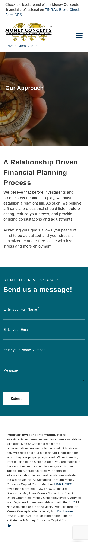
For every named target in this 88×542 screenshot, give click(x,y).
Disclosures (65, 511)
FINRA (58, 484)
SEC (72, 502)
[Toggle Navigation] (79, 35)
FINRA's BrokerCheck (62, 10)
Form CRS (13, 15)
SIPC (68, 484)
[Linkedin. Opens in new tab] (10, 526)
